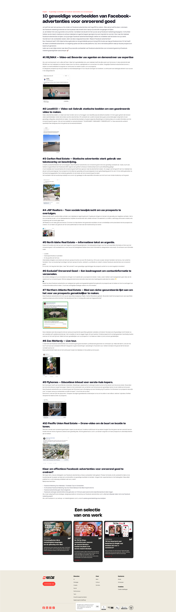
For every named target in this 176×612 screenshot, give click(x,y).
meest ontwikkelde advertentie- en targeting (59, 43)
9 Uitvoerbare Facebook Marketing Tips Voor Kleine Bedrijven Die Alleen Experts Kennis (69, 488)
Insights (45, 12)
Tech (75, 594)
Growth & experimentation (80, 597)
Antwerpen (121, 582)
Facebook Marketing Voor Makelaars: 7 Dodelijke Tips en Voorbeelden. (64, 485)
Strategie (76, 582)
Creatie (75, 585)
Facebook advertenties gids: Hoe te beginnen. (57, 490)
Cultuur (98, 582)
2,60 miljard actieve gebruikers (66, 41)
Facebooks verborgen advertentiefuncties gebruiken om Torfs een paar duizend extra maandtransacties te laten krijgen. (78, 492)
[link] (47, 553)
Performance (77, 591)
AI (74, 579)
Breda (119, 579)
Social (75, 588)
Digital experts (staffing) (80, 600)
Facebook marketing (51, 29)
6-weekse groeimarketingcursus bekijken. (94, 498)
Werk (97, 579)
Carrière (98, 585)
